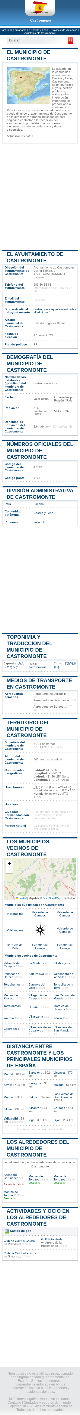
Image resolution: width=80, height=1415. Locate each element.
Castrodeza (11, 1028)
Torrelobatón (12, 1006)
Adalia (58, 1018)
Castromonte (40, 20)
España (38, 504)
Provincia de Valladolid (64, 30)
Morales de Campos (61, 1007)
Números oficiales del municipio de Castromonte (40, 450)
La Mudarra (36, 963)
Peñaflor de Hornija (40, 946)
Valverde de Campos (40, 914)
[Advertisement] (40, 196)
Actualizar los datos (20, 136)
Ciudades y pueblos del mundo (47, 1402)
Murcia (8, 1097)
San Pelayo (36, 973)
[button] (9, 863)
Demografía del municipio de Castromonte (30, 363)
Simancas (14, 1256)
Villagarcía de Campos (38, 997)
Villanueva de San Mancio (63, 1029)
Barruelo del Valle (15, 946)
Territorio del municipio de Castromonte (28, 729)
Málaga (59, 1084)
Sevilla (8, 1084)
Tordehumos (12, 984)
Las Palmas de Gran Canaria (64, 1095)
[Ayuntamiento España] (40, 8)
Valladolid (39, 522)
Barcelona (35, 1072)
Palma (33, 1097)
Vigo (32, 1120)
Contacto (14, 1402)
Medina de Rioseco (11, 997)
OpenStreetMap (52, 898)
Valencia (59, 1072)
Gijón (57, 1120)
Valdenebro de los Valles (63, 975)
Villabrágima (15, 913)
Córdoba (59, 1108)
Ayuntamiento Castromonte (40, 33)
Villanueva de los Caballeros (40, 1029)
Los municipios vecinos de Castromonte (28, 848)
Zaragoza (35, 1083)
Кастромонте (38, 667)
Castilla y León (43, 513)
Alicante (34, 1108)
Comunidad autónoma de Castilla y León (24, 30)
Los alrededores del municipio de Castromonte (38, 1148)
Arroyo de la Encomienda (51, 1244)
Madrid (8, 1074)
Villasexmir (36, 1016)
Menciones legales (23, 1399)
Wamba (9, 1018)
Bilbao (8, 1109)
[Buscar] (70, 40)
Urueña (34, 1007)
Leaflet (22, 898)
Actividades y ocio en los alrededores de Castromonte (38, 1217)
